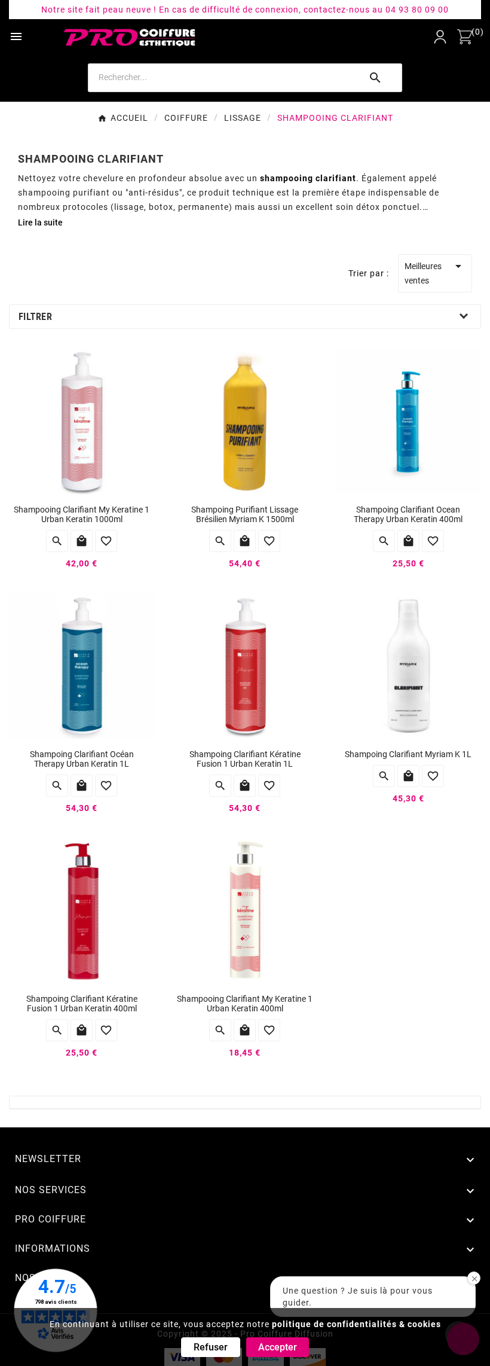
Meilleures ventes (435, 272)
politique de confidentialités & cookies (356, 1324)
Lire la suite (40, 222)
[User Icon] (440, 36)
